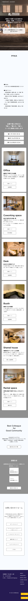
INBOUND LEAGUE (8, 2)
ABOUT (21, 573)
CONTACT (22, 584)
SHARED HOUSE (23, 579)
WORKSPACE (22, 575)
